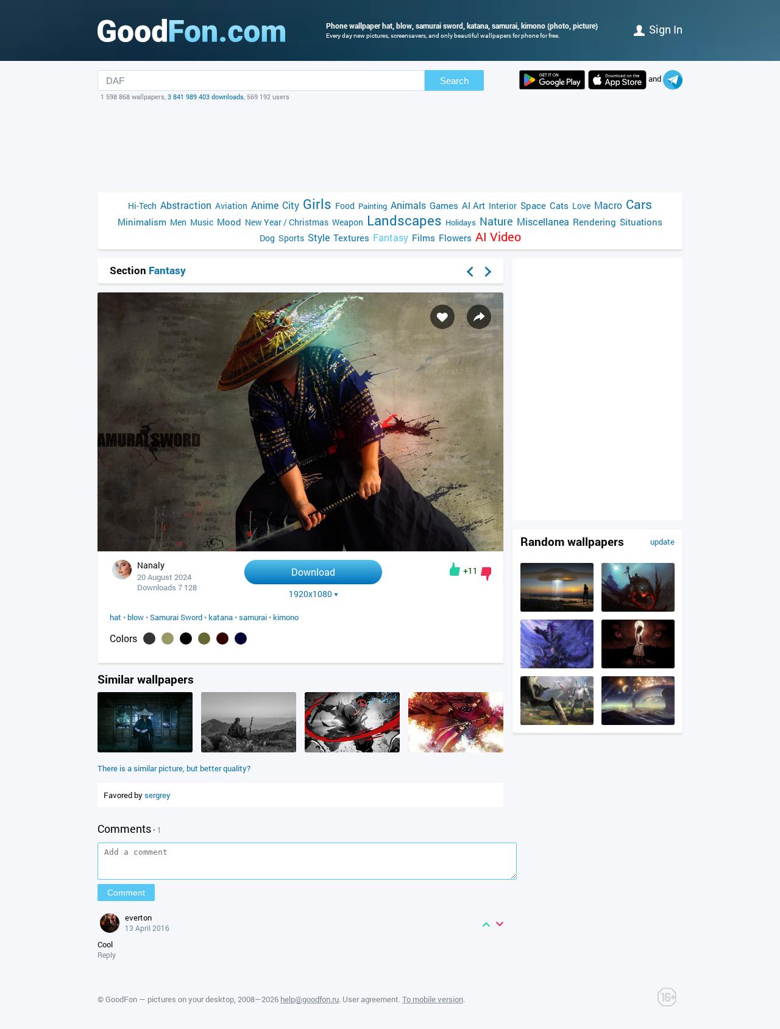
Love (581, 205)
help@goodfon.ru (309, 999)
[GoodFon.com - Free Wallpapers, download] (191, 30)
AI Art (473, 205)
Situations (641, 222)
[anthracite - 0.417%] (149, 638)
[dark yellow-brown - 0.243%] (167, 638)
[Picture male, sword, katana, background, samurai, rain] (145, 749)
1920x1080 (310, 594)
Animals (408, 205)
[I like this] (455, 569)
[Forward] (488, 272)
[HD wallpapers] (552, 80)
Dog (267, 238)
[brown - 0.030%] (222, 638)
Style (319, 237)
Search (454, 81)
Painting (372, 205)
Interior (503, 205)
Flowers (455, 238)
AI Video (498, 237)
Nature (496, 221)
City (290, 205)
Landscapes (404, 220)
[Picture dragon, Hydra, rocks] (557, 665)
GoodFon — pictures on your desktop (169, 999)
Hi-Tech (142, 205)
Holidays (460, 222)
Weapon (347, 222)
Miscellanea (543, 221)
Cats (559, 205)
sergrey (157, 795)
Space (533, 205)
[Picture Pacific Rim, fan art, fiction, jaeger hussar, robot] (557, 721)
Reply (107, 955)
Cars (639, 204)
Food (345, 205)
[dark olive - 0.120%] (204, 638)
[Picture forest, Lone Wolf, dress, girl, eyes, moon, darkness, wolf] (638, 665)
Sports (291, 238)
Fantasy (390, 237)
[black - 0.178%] (186, 638)
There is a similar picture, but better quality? (174, 768)
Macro (608, 205)
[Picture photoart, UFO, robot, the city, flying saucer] (557, 608)
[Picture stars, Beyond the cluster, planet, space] (638, 721)
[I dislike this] (486, 574)
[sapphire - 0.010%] (241, 638)
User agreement (370, 999)
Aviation (231, 205)
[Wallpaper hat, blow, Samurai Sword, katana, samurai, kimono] (300, 548)
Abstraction (185, 205)
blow (135, 617)
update (662, 541)
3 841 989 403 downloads (206, 96)
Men (178, 222)
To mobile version (432, 999)
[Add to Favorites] (442, 317)
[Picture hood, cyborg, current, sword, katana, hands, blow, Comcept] (352, 749)
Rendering (594, 222)
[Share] (479, 317)
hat (115, 617)
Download (313, 571)
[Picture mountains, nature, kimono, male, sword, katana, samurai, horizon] (248, 749)
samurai (253, 617)
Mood (229, 222)
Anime (264, 205)
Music (201, 222)
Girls (317, 204)
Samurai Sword (176, 617)
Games (444, 205)
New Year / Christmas (286, 222)
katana (220, 617)
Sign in (665, 29)
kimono (286, 617)
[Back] (470, 272)
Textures (351, 238)
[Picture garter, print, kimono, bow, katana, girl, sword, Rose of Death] (455, 749)
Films (423, 238)
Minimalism (142, 222)
